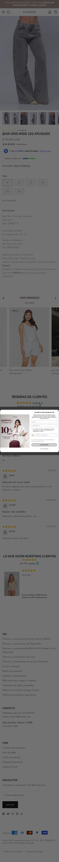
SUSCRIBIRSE (44, 444)
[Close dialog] (57, 411)
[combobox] (33, 435)
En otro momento (44, 448)
